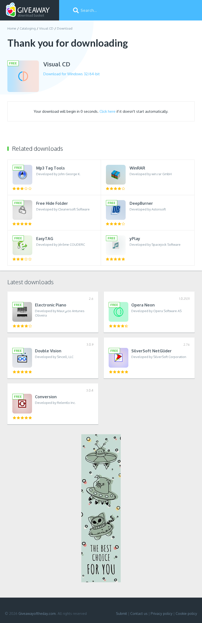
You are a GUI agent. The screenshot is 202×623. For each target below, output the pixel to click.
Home (11, 28)
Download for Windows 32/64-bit (71, 74)
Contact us (139, 613)
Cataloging (28, 28)
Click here (108, 111)
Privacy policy (161, 613)
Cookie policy (186, 613)
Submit (121, 613)
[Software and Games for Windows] (27, 9)
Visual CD (46, 28)
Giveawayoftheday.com (37, 613)
